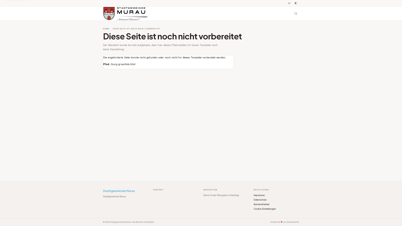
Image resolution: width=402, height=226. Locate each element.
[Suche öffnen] (296, 13)
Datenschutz (260, 199)
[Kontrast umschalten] (296, 3)
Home (106, 29)
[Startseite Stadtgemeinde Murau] (127, 13)
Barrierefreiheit (261, 204)
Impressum (259, 195)
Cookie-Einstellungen (265, 208)
